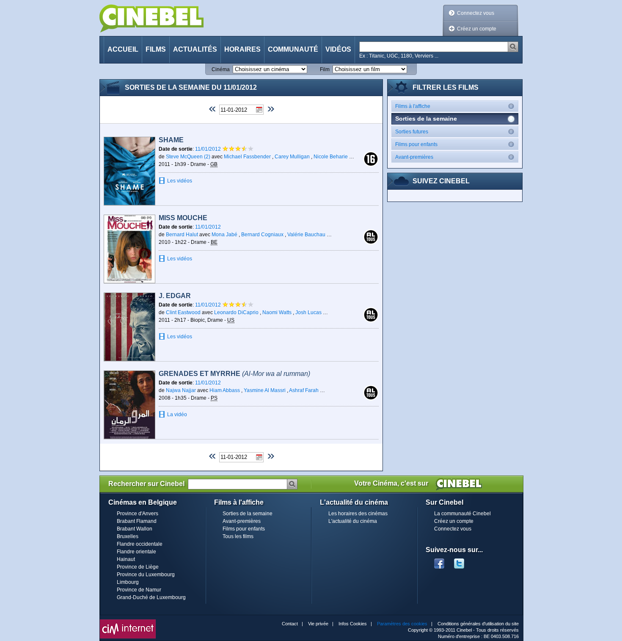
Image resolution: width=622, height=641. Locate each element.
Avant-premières (414, 157)
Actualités (195, 49)
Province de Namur (139, 590)
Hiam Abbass (224, 390)
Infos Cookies (353, 623)
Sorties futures (411, 132)
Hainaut (126, 559)
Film (325, 69)
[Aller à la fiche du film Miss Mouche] (129, 249)
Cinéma (221, 69)
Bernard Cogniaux (262, 235)
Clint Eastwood (183, 312)
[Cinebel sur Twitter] (463, 561)
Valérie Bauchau (306, 235)
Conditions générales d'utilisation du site (478, 623)
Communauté (293, 49)
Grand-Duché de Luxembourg (151, 597)
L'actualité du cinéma (352, 521)
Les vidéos (179, 181)
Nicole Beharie (331, 157)
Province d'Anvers (137, 514)
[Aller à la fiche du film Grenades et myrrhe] (129, 405)
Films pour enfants (416, 144)
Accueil (122, 49)
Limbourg (128, 582)
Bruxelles (127, 536)
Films (156, 49)
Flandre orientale (136, 552)
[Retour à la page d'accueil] (151, 18)
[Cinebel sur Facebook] (439, 561)
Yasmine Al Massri (265, 390)
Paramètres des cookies (402, 623)
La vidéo (177, 414)
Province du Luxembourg (146, 574)
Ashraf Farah (304, 390)
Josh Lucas (308, 312)
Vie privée (318, 623)
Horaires (242, 49)
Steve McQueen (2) (188, 157)
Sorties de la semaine (247, 514)
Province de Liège (138, 567)
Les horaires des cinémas (358, 514)
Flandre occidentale (139, 544)
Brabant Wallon (134, 529)
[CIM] (128, 621)
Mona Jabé (224, 235)
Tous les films (238, 536)
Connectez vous (475, 13)
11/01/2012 (208, 149)
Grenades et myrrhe (234, 373)
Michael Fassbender (247, 157)
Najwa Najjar (181, 390)
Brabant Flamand (137, 521)
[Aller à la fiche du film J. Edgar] (129, 327)
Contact (290, 623)
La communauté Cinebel (462, 514)
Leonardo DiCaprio (236, 312)
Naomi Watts (277, 312)
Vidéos (338, 49)
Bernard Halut (182, 235)
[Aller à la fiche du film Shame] (129, 171)
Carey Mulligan (292, 157)
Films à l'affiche (412, 106)
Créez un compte (476, 29)
